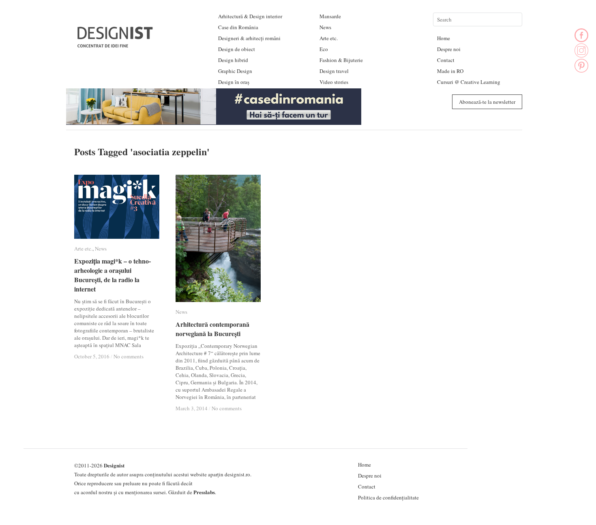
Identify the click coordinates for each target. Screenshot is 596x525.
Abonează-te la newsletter (487, 101)
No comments (129, 356)
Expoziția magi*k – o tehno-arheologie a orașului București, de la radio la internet (112, 275)
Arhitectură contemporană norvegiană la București (212, 328)
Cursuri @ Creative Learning (468, 82)
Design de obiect (236, 49)
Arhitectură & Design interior (250, 16)
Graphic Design (235, 71)
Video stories (333, 82)
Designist (114, 465)
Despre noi (449, 49)
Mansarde (330, 16)
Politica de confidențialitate (388, 497)
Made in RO (450, 71)
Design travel (334, 71)
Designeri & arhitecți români (249, 38)
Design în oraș (233, 82)
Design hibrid (233, 60)
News (325, 27)
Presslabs (204, 492)
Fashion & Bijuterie (341, 60)
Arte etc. (328, 38)
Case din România (238, 27)
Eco (323, 49)
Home (443, 38)
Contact (446, 60)
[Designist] (115, 44)
